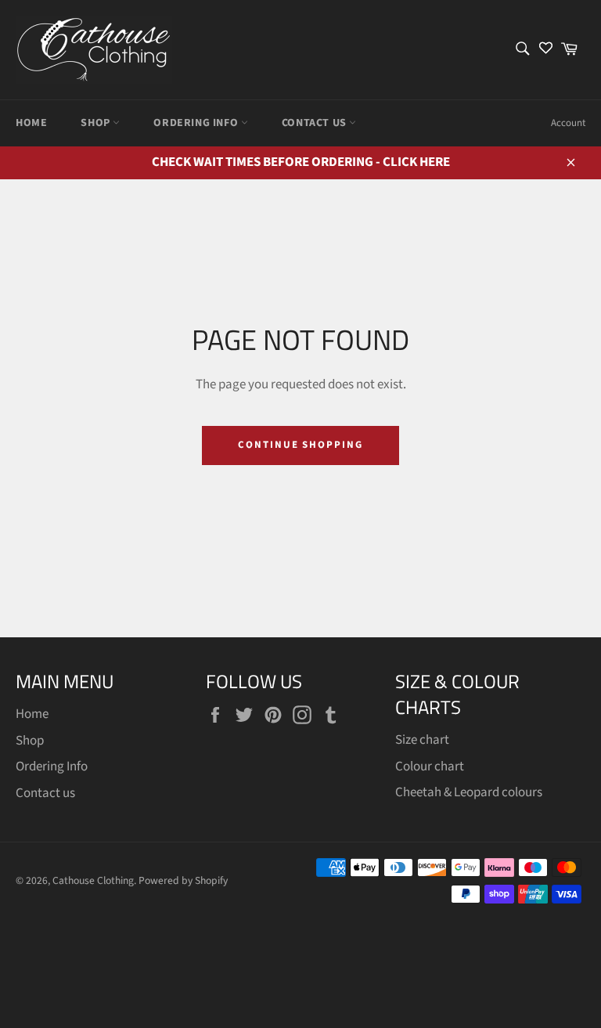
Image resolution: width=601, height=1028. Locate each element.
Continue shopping (300, 445)
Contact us (316, 123)
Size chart (422, 739)
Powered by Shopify (183, 880)
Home (31, 123)
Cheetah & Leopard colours (468, 792)
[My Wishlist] (545, 49)
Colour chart (429, 766)
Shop (97, 123)
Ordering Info (196, 123)
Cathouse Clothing (93, 880)
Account (568, 123)
